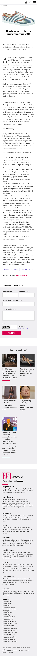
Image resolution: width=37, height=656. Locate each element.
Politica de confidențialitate (9, 650)
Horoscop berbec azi (9, 639)
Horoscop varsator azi (9, 632)
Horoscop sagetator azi (10, 630)
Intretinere (6, 554)
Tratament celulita (17, 519)
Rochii (7, 515)
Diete (4, 552)
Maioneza (17, 568)
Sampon (17, 517)
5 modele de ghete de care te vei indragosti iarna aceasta (27, 372)
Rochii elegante (24, 529)
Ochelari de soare (23, 531)
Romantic (12, 489)
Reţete (5, 562)
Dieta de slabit (7, 556)
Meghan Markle (7, 499)
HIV (8, 546)
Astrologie (5, 611)
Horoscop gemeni (8, 618)
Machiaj (30, 515)
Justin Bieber (23, 505)
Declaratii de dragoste (17, 493)
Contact (11, 652)
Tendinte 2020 (7, 533)
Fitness (9, 552)
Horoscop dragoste (8, 607)
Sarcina (4, 540)
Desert (11, 568)
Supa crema (29, 566)
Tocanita (15, 566)
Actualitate (6, 589)
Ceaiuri (10, 540)
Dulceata (9, 566)
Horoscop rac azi (7, 620)
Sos (23, 565)
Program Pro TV (21, 507)
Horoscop (6, 599)
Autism (11, 584)
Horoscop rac (6, 614)
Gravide (21, 582)
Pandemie (8, 595)
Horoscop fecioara (8, 616)
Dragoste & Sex (8, 487)
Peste (20, 565)
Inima (15, 540)
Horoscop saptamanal (9, 641)
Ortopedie (13, 546)
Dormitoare (13, 581)
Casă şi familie (8, 576)
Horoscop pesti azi (8, 634)
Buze (21, 517)
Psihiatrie (20, 546)
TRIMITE (11, 333)
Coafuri (24, 515)
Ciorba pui (12, 570)
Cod (3, 324)
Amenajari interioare (21, 579)
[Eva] (6, 2)
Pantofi (16, 529)
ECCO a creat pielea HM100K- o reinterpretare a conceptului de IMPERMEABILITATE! (11, 373)
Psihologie (21, 540)
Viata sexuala (20, 489)
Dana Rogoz (16, 503)
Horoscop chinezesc (9, 609)
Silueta (25, 556)
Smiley (29, 503)
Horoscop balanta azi (9, 638)
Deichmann (19, 275)
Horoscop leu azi (7, 636)
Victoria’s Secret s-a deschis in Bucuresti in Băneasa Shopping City (9, 405)
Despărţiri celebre (16, 593)
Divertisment (7, 497)
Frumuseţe (6, 513)
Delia (8, 505)
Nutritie (30, 554)
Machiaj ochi (6, 519)
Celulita (26, 517)
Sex (15, 491)
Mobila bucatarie (8, 579)
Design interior (22, 581)
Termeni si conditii (24, 650)
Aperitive (5, 568)
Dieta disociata (17, 556)
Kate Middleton (18, 499)
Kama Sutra (20, 491)
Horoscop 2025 (7, 603)
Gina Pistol (14, 505)
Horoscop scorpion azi (9, 629)
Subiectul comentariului (12, 300)
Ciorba (15, 565)
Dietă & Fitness (8, 550)
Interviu (12, 591)
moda (25, 275)
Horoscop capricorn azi (10, 627)
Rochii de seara (12, 528)
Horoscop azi (6, 605)
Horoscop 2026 (7, 602)
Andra (4, 505)
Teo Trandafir (24, 501)
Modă (4, 525)
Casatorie (10, 491)
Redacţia (4, 652)
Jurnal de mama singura (10, 582)
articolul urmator (27, 269)
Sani (3, 517)
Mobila (31, 579)
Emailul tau (24, 291)
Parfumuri (18, 515)
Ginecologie (29, 540)
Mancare (5, 565)
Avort (27, 544)
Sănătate (6, 538)
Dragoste (5, 489)
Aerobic (12, 554)
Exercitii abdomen (22, 554)
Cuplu (32, 489)
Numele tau (7, 291)
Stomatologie (6, 542)
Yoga (28, 552)
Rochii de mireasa (24, 528)
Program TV (11, 507)
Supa (4, 566)
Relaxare (23, 552)
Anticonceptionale (25, 542)
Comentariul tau (9, 309)
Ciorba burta (21, 570)
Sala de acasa (14, 558)
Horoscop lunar (7, 612)
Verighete (13, 531)
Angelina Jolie (6, 503)
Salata (27, 565)
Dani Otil (23, 503)
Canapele (5, 581)
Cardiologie (11, 544)
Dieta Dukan (16, 552)
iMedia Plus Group (21, 647)
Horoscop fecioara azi (9, 623)
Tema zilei (26, 591)
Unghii (12, 515)
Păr (3, 515)
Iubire (4, 491)
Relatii (27, 489)
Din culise (5, 591)
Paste (10, 565)
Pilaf (22, 568)
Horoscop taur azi (8, 625)
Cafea (31, 565)
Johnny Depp (15, 501)
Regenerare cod (23, 328)
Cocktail (21, 566)
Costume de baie (8, 529)
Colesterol (15, 542)
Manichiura (10, 517)
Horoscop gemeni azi (9, 621)
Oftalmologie (20, 544)
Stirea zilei (18, 591)
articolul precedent (11, 269)
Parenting (31, 581)
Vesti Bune (26, 593)
